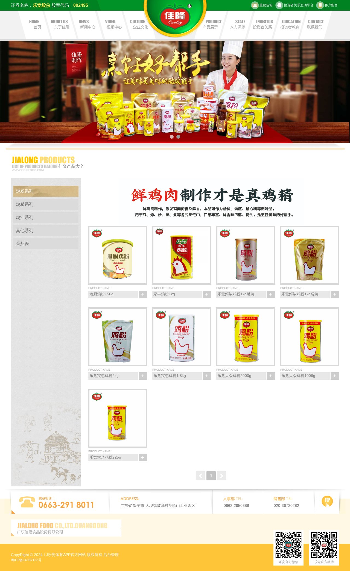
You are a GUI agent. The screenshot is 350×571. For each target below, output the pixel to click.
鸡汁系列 (24, 217)
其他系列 (24, 230)
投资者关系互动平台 (298, 5)
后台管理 (111, 554)
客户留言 (331, 5)
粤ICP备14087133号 (26, 560)
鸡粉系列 (24, 191)
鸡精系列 (24, 204)
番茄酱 (22, 243)
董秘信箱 (266, 5)
